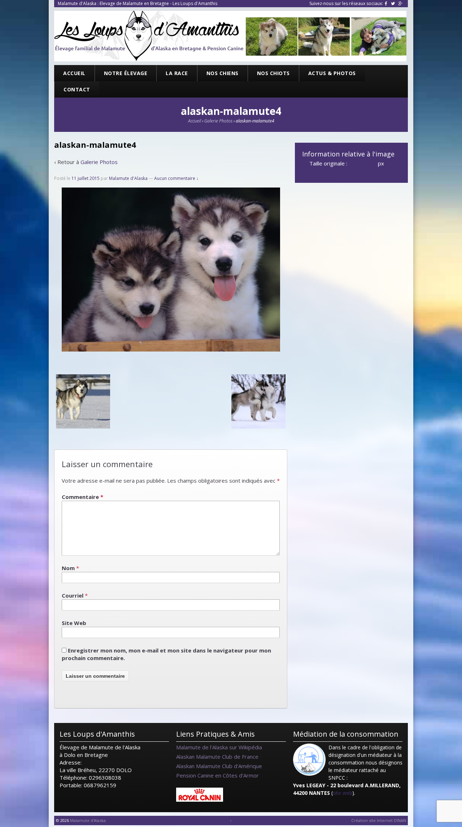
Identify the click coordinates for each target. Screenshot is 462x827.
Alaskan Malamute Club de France (217, 756)
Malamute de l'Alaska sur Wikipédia (219, 747)
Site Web (74, 622)
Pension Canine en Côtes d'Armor (217, 775)
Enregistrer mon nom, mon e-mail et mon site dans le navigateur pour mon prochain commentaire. (166, 654)
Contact (77, 89)
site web (342, 792)
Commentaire (82, 496)
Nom (68, 568)
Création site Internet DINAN (378, 820)
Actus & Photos (332, 73)
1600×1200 (363, 163)
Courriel (72, 595)
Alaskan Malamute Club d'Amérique (219, 766)
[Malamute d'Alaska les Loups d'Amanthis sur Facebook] (386, 3)
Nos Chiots (273, 73)
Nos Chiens (222, 73)
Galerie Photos (218, 121)
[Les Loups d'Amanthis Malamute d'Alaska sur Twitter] (393, 3)
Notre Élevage (126, 73)
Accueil (74, 73)
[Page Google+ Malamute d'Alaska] (400, 3)
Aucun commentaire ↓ (176, 178)
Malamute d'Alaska (128, 178)
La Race (177, 73)
